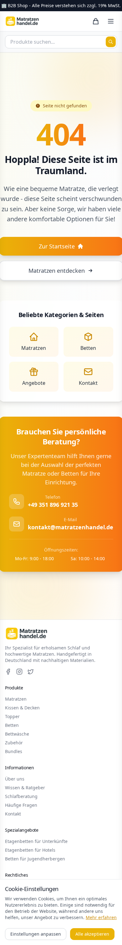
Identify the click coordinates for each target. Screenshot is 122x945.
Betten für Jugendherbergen (35, 859)
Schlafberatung (21, 796)
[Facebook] (8, 671)
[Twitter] (31, 671)
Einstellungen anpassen (35, 934)
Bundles (13, 751)
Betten (12, 725)
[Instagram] (19, 671)
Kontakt (13, 814)
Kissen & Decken (22, 708)
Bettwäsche (17, 734)
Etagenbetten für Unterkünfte (36, 841)
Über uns (14, 779)
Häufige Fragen (21, 805)
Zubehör (14, 743)
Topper (12, 716)
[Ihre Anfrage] (95, 21)
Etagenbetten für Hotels (30, 850)
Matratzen (16, 699)
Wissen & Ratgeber (25, 788)
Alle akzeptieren (92, 934)
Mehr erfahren (101, 917)
